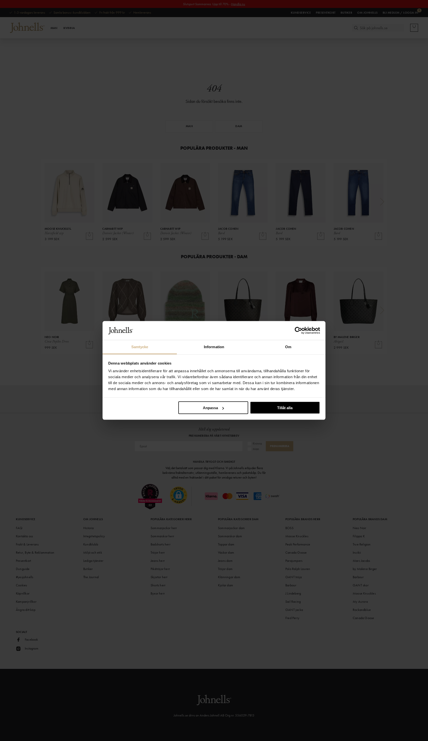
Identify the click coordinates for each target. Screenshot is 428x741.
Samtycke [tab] (139, 347)
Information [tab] (214, 347)
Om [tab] (288, 347)
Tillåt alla (285, 408)
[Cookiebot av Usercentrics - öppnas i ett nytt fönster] (298, 330)
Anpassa (210, 408)
